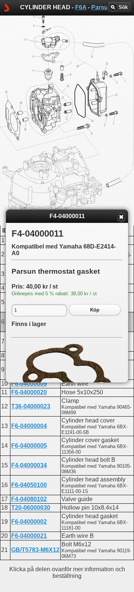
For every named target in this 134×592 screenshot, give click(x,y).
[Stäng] (121, 217)
